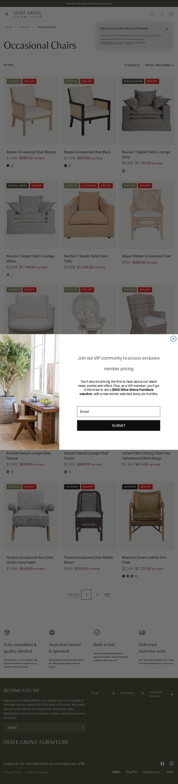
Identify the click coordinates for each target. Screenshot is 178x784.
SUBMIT (118, 425)
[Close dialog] (173, 339)
